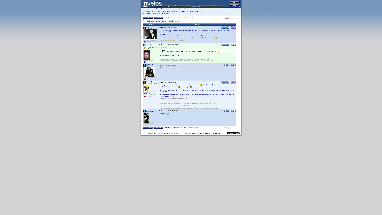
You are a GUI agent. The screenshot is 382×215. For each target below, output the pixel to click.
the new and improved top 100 (187, 30)
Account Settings (204, 133)
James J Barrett (150, 82)
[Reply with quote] (234, 28)
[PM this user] (222, 28)
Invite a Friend (213, 133)
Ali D (147, 27)
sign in (163, 13)
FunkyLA (150, 45)
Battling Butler (150, 111)
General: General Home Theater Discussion (186, 18)
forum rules (174, 9)
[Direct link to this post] (231, 28)
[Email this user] (225, 83)
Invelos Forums (168, 18)
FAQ (219, 133)
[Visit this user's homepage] (225, 28)
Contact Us (188, 133)
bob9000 (150, 64)
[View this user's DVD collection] (228, 28)
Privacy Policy (195, 133)
